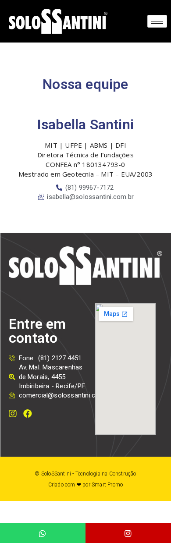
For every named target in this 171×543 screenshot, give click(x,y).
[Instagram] (128, 533)
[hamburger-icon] (157, 21)
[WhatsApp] (43, 533)
